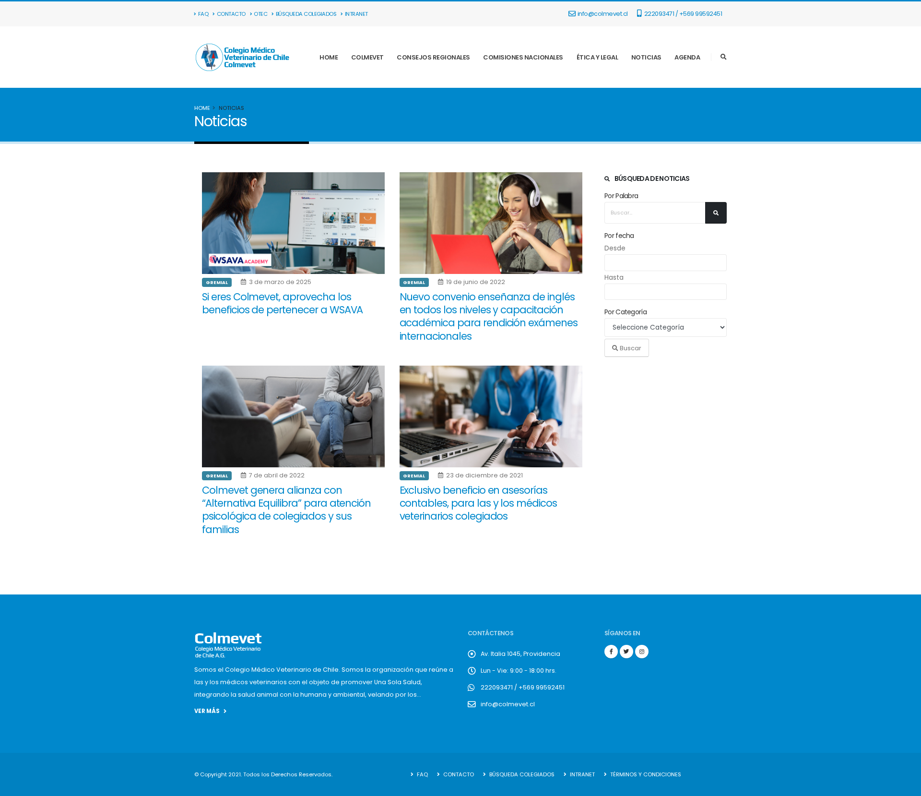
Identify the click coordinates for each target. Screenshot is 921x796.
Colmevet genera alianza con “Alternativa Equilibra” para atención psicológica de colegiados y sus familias (286, 509)
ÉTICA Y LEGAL (597, 57)
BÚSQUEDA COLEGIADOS (306, 14)
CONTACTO (231, 14)
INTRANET (356, 14)
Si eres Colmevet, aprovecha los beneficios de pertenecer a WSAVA (282, 303)
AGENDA (687, 57)
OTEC (260, 14)
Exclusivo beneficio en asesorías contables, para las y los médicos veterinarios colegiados (478, 503)
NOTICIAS (646, 57)
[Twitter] (626, 651)
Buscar (629, 348)
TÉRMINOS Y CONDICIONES (645, 774)
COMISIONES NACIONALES (523, 57)
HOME (328, 57)
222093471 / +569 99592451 (682, 14)
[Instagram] (642, 651)
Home (202, 108)
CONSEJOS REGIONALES (433, 57)
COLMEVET (367, 57)
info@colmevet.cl (603, 14)
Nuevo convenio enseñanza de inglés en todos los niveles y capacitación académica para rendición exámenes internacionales (489, 316)
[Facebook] (611, 651)
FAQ (203, 14)
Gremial (217, 282)
